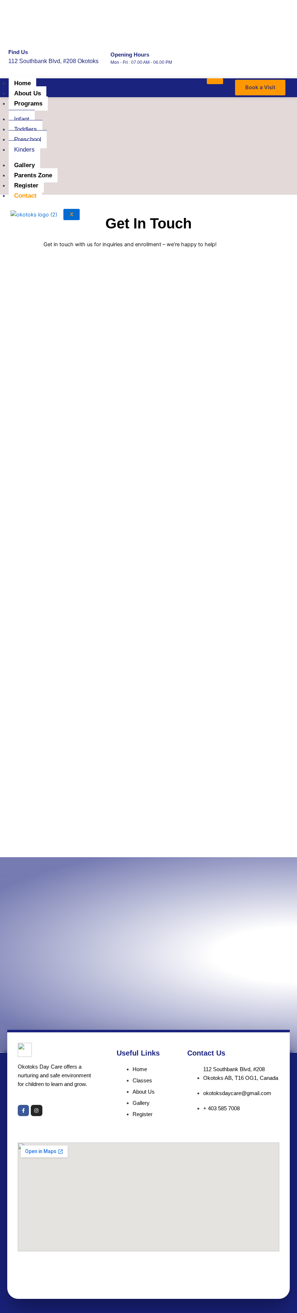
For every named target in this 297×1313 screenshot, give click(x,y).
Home (22, 83)
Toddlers (25, 129)
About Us (27, 93)
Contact (25, 195)
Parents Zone (33, 175)
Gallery (24, 165)
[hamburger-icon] (215, 81)
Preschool (27, 139)
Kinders (24, 149)
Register (26, 185)
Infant (21, 119)
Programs (28, 103)
